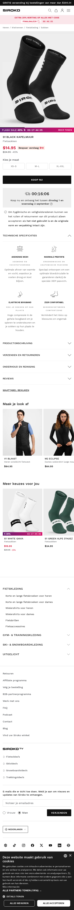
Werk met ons (11, 701)
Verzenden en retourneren (21, 355)
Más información (11, 886)
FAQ (5, 707)
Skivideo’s (12, 763)
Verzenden (59, 812)
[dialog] (37, 881)
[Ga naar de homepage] (11, 10)
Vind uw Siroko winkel (16, 735)
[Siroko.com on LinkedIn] (59, 845)
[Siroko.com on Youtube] (50, 845)
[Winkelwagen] (56, 10)
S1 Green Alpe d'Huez (59, 538)
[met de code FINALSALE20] (38, 21)
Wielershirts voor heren (19, 608)
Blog (5, 728)
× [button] (70, 855)
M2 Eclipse (52, 458)
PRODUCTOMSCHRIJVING (17, 343)
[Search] (50, 10)
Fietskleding (13, 588)
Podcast (7, 714)
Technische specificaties (20, 235)
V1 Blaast (10, 458)
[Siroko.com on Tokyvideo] (68, 845)
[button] (37, 890)
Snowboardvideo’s (16, 770)
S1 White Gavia (13, 538)
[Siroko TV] (5, 845)
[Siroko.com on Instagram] (23, 845)
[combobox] (65, 856)
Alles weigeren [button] (19, 903)
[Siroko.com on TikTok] (14, 845)
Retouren (8, 673)
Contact (7, 721)
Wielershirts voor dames (20, 614)
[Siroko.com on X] (41, 845)
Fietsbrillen (12, 620)
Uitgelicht (11, 654)
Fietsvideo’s (13, 756)
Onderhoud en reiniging (19, 366)
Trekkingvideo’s (15, 777)
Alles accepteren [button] (53, 903)
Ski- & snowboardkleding (23, 644)
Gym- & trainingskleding (22, 635)
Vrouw (11, 812)
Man (25, 812)
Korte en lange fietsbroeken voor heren (29, 595)
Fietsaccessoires (15, 626)
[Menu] (68, 10)
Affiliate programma (15, 680)
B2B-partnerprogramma (17, 694)
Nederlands (15, 829)
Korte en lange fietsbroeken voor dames (29, 602)
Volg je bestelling (13, 687)
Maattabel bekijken (16, 390)
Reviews (8, 378)
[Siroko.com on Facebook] (32, 845)
